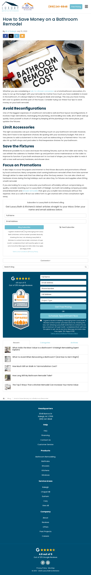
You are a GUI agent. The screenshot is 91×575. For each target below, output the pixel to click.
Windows (46, 475)
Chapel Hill (45, 492)
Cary (45, 501)
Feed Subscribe (67, 227)
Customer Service (45, 444)
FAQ (45, 430)
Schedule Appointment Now (63, 315)
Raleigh (45, 487)
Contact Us (45, 440)
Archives (74, 342)
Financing (45, 435)
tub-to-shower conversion (42, 91)
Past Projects (45, 531)
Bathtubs (45, 461)
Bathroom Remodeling (45, 456)
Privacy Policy (33, 252)
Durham (45, 496)
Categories (45, 342)
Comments (45, 261)
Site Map (51, 568)
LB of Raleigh (10, 31)
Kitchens (45, 470)
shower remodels (30, 191)
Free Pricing (76, 6)
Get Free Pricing (63, 306)
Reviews (45, 522)
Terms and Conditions (20, 252)
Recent (16, 342)
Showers (45, 466)
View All (45, 505)
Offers (45, 527)
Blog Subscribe (24, 227)
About (45, 517)
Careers (45, 536)
